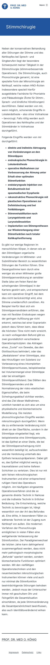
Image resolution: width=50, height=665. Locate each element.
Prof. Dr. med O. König (18, 6)
